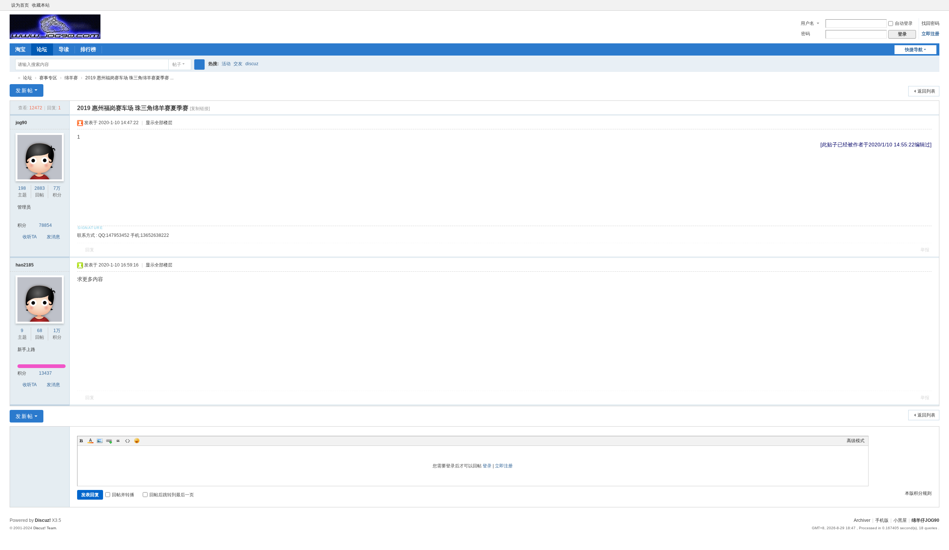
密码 (805, 33)
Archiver (862, 520)
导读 (64, 49)
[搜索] (199, 64)
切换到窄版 (936, 8)
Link (109, 440)
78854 (45, 225)
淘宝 (20, 49)
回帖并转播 (123, 494)
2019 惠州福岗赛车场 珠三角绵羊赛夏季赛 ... (129, 77)
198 (22, 188)
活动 (226, 63)
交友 (238, 63)
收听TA (30, 236)
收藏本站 (41, 5)
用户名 (807, 23)
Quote (118, 440)
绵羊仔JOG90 (13, 78)
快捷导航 (914, 49)
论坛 (42, 49)
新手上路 (26, 349)
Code (127, 440)
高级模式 (855, 440)
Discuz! (43, 520)
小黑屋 (900, 520)
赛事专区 (48, 77)
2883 (39, 188)
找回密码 (930, 23)
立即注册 (930, 33)
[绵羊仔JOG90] (55, 26)
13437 (45, 373)
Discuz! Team (44, 528)
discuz (251, 63)
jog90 (21, 122)
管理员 (24, 207)
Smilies (136, 440)
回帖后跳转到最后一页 (171, 494)
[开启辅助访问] (929, 5)
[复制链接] (200, 108)
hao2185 (25, 265)
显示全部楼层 (159, 122)
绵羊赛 (71, 77)
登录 (487, 465)
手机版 (882, 520)
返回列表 (926, 91)
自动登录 (904, 23)
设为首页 (20, 5)
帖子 (176, 64)
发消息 (53, 236)
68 (39, 330)
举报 (924, 249)
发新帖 (24, 90)
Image (99, 440)
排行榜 (88, 49)
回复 (89, 249)
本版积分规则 (918, 493)
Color (90, 440)
